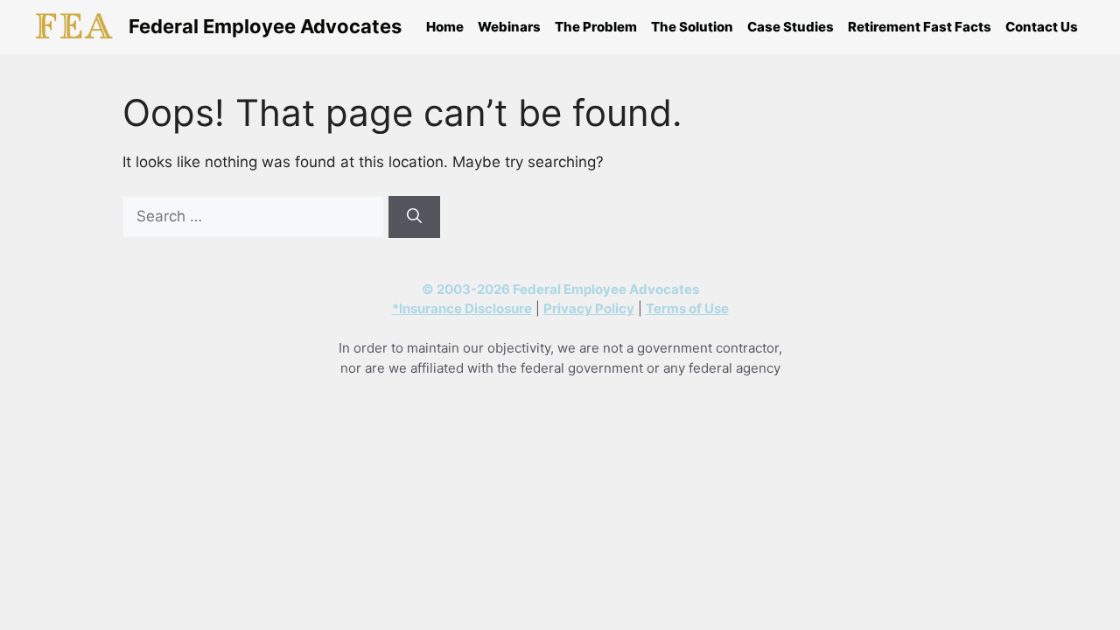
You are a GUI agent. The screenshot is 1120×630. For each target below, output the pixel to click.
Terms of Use (687, 308)
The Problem (596, 26)
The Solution (692, 26)
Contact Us (1041, 26)
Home (445, 26)
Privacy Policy (588, 308)
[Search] (414, 217)
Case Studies (790, 26)
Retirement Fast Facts (919, 26)
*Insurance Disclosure (462, 308)
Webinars (509, 26)
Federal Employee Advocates (265, 26)
